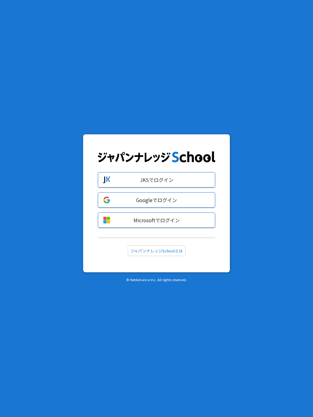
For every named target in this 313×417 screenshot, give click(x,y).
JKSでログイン (156, 179)
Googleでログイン (156, 200)
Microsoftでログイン (157, 220)
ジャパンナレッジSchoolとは (157, 251)
